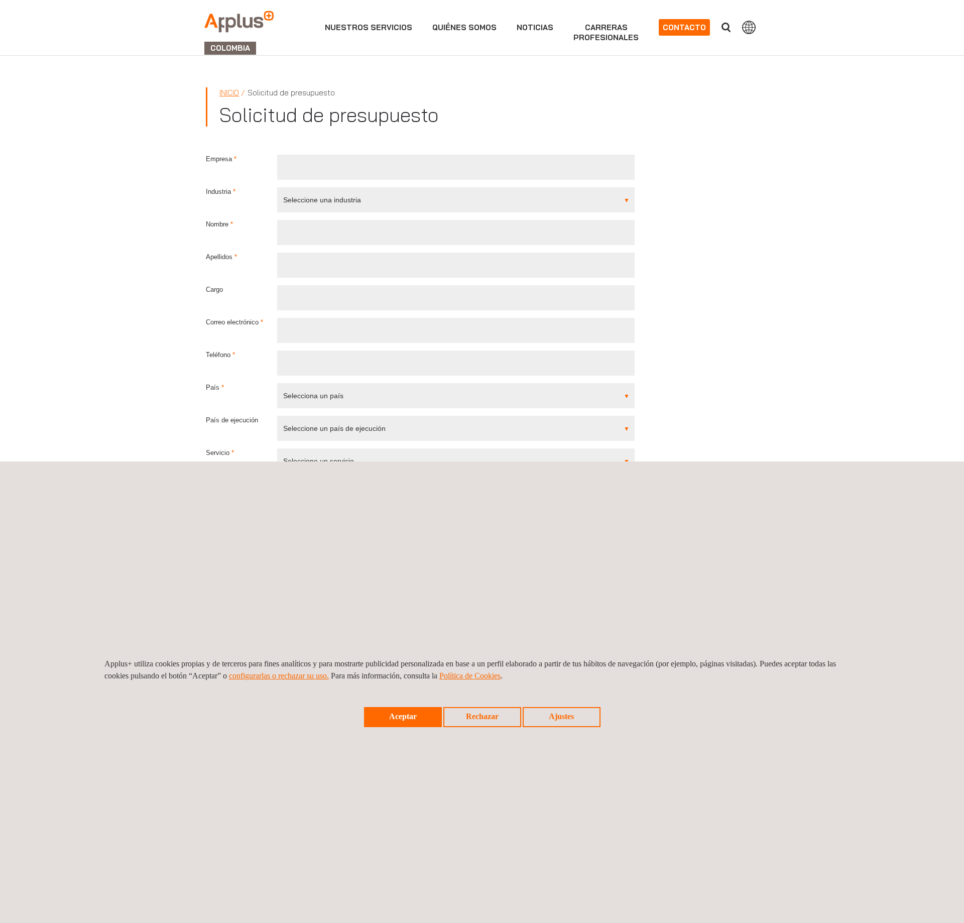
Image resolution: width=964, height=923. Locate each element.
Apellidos (221, 257)
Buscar (726, 27)
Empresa (221, 159)
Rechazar (482, 716)
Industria (220, 191)
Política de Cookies (470, 675)
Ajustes (561, 716)
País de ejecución (232, 420)
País (215, 387)
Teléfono (220, 355)
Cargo (214, 289)
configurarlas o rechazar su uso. (279, 675)
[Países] (749, 27)
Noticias (535, 27)
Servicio (220, 452)
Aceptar (403, 716)
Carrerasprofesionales (606, 32)
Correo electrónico (234, 322)
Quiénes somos (464, 27)
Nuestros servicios (368, 27)
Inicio (229, 92)
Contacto (684, 27)
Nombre (219, 224)
